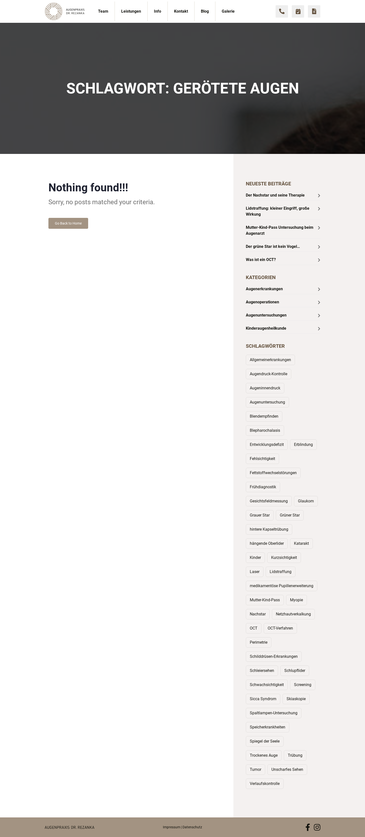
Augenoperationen (262, 302)
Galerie (228, 11)
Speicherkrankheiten (267, 727)
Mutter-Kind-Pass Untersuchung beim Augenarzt (279, 230)
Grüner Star (290, 515)
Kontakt (181, 11)
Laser (254, 571)
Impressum (171, 827)
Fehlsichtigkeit (262, 458)
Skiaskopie (296, 698)
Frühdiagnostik (263, 487)
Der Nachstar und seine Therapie (275, 195)
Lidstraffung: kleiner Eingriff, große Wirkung (277, 211)
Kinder (255, 557)
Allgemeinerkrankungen (270, 359)
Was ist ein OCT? (261, 259)
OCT (253, 628)
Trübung (295, 755)
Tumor (255, 769)
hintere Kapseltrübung (269, 529)
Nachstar (258, 614)
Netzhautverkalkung (293, 614)
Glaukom (306, 501)
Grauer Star (260, 515)
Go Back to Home (68, 223)
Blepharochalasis (265, 430)
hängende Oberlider (267, 543)
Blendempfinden (264, 416)
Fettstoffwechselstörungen (273, 472)
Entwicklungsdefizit (267, 444)
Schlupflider (294, 670)
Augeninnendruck (265, 388)
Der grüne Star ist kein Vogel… (273, 246)
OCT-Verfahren (280, 628)
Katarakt (301, 543)
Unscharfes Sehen (287, 769)
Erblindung (303, 444)
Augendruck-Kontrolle (268, 374)
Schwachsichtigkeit (267, 684)
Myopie (296, 600)
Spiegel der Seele (265, 741)
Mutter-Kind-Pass (265, 600)
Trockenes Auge (264, 755)
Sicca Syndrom (263, 698)
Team (103, 11)
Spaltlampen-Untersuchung (273, 713)
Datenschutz (192, 827)
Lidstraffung (281, 571)
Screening (302, 684)
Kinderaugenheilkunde (266, 328)
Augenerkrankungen (264, 289)
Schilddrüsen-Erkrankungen (274, 656)
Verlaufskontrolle (265, 783)
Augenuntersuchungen (266, 315)
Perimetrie (258, 642)
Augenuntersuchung (267, 402)
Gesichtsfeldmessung (269, 501)
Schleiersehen (262, 670)
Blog (205, 11)
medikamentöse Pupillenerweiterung (281, 585)
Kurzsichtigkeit (284, 557)
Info (157, 11)
